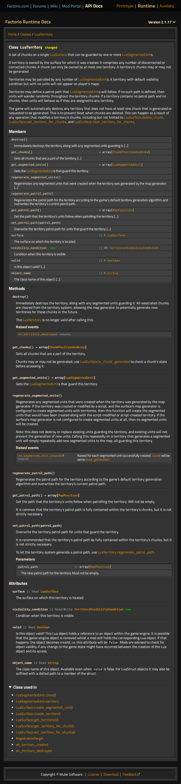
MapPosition (122, 210)
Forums (39, 6)
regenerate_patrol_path (30, 193)
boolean (113, 260)
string (112, 273)
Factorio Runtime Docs (28, 21)
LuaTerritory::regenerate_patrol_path (126, 552)
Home (12, 34)
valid (15, 260)
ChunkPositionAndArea (130, 152)
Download (111, 774)
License (93, 774)
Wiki (54, 6)
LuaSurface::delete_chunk (143, 117)
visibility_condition (29, 248)
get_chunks (20, 152)
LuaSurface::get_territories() (37, 719)
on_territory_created (32, 744)
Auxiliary (167, 6)
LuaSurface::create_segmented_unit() (44, 707)
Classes (25, 34)
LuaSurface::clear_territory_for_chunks (104, 121)
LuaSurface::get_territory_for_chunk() (45, 726)
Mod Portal (71, 6)
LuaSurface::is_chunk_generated (105, 361)
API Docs (94, 5)
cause (156, 455)
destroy (17, 139)
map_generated (97, 459)
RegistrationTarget (29, 738)
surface (17, 235)
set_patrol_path (24, 223)
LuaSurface (58, 54)
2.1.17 (160, 22)
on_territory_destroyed (37, 334)
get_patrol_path (24, 210)
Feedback (130, 774)
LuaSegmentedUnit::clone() (36, 695)
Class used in (25, 687)
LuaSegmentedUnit (136, 54)
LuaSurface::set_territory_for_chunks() (45, 732)
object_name (21, 273)
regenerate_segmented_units (34, 177)
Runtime (146, 6)
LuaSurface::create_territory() (38, 713)
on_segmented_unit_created (40, 456)
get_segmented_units (28, 165)
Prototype (125, 6)
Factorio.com (18, 6)
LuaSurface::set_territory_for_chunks (37, 121)
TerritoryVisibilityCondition (134, 248)
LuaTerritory (43, 34)
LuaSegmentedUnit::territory (37, 701)
